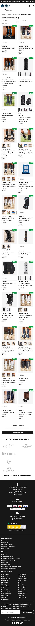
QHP (19, 113)
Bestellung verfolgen (7, 545)
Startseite (4, 14)
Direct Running (5, 578)
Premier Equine (23, 46)
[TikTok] (21, 623)
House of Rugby (6, 592)
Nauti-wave (4, 596)
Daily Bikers (4, 576)
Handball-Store (5, 590)
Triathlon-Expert (22, 592)
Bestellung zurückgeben (17, 519)
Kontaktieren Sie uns (17, 489)
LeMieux (21, 216)
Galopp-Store (5, 586)
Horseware (5, 46)
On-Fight (3, 598)
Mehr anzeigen (17, 432)
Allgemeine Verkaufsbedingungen (11, 558)
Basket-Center (5, 574)
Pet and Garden (22, 576)
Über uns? (4, 554)
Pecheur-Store (22, 574)
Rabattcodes (5, 548)
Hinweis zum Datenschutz (8, 568)
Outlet (9, 14)
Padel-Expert (5, 599)
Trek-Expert (21, 590)
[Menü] (2, 10)
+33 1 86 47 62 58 (18, 494)
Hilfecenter (4, 543)
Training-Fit (21, 588)
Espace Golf (4, 582)
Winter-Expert (22, 598)
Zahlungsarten (5, 564)
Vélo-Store (21, 596)
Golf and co (4, 588)
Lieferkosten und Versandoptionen (11, 566)
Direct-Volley (5, 580)
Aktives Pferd (16, 14)
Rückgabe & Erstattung (8, 560)
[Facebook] (13, 623)
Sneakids (21, 584)
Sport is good (22, 586)
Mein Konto (4, 541)
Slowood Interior (23, 578)
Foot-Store (4, 584)
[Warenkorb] (33, 5)
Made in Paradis (6, 594)
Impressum (4, 562)
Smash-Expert (22, 580)
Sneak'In (20, 582)
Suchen (9, 10)
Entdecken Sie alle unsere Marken (17, 475)
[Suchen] (6, 10)
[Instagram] (17, 623)
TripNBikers (21, 594)
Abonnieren (27, 612)
